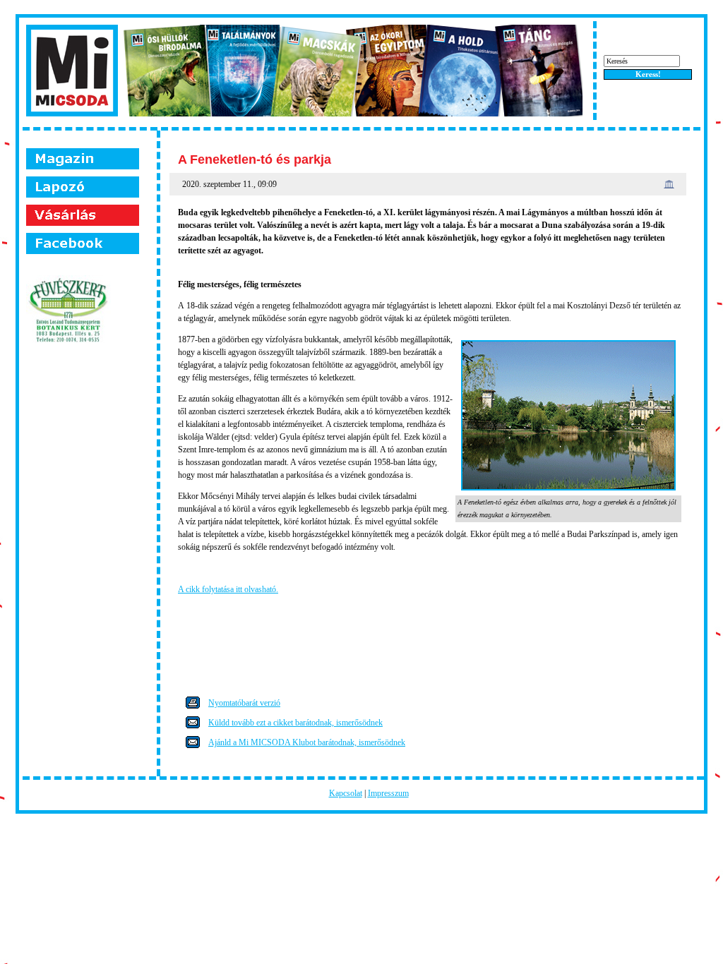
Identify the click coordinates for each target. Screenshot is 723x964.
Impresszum (388, 793)
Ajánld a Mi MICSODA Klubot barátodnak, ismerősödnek (306, 742)
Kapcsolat (345, 793)
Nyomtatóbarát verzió (244, 703)
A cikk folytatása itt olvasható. (228, 589)
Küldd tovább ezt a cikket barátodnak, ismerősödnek (295, 723)
